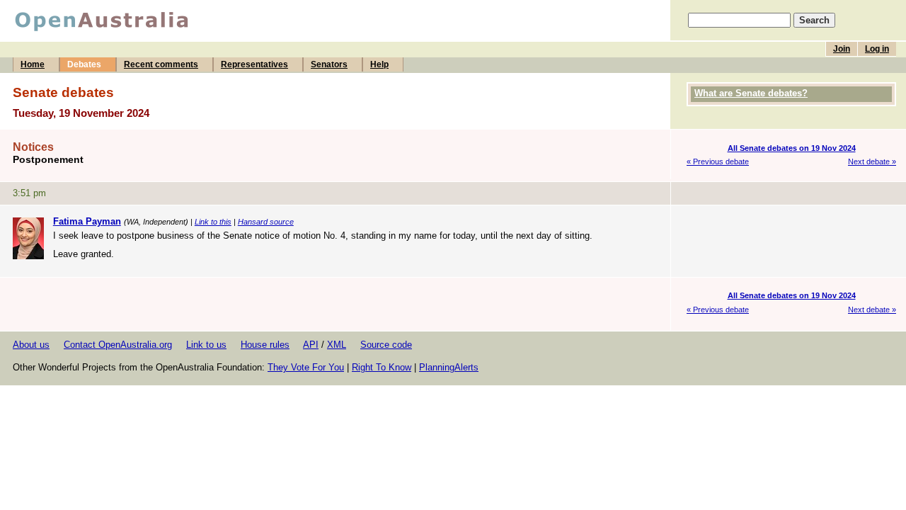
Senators (329, 64)
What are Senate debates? (751, 93)
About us (31, 344)
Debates (84, 64)
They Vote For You (306, 367)
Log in (877, 49)
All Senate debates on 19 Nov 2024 (792, 148)
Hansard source (266, 221)
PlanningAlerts (448, 367)
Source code (386, 344)
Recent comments (161, 64)
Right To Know (381, 367)
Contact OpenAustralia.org (118, 344)
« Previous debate (718, 161)
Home (33, 64)
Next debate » (872, 161)
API (311, 344)
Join (841, 49)
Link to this (213, 221)
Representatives (254, 64)
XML (336, 344)
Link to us (206, 344)
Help (379, 64)
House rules (265, 344)
